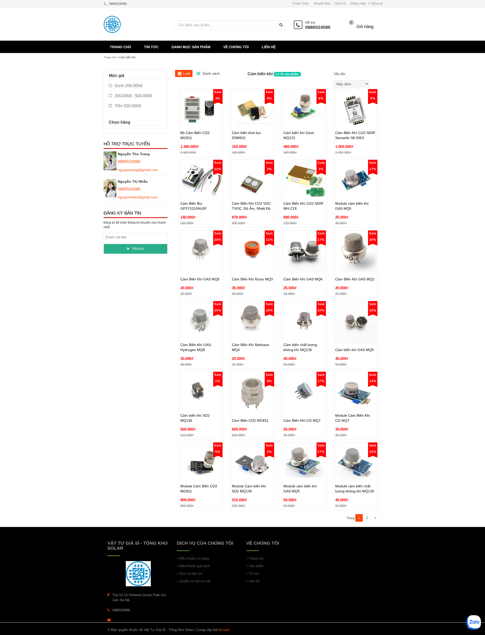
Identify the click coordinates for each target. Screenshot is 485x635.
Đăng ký (377, 3)
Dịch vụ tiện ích (190, 573)
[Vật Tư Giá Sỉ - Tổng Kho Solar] (138, 573)
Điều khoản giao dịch (194, 566)
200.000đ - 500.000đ (133, 96)
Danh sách (211, 73)
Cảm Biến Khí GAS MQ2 (354, 268)
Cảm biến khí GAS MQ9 (354, 338)
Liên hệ (254, 581)
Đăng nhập (358, 3)
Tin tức (254, 573)
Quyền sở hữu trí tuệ (194, 581)
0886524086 (317, 27)
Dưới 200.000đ (128, 86)
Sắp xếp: (340, 74)
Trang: (351, 518)
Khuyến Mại (322, 3)
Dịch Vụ (340, 3)
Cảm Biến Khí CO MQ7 (302, 409)
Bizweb (224, 630)
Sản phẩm (256, 566)
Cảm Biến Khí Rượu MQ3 (252, 268)
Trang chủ (110, 57)
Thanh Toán (300, 3)
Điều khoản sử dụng (194, 558)
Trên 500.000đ (127, 106)
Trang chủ (256, 558)
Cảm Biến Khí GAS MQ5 (200, 268)
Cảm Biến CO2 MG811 (250, 409)
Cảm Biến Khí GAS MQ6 (303, 268)
